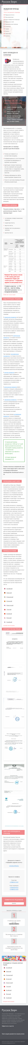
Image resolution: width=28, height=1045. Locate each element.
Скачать (14, 903)
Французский (9, 605)
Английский (9, 588)
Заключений (8, 33)
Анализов (7, 36)
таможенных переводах (10, 399)
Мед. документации (9, 17)
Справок (7, 29)
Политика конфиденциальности (8, 1043)
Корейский (9, 622)
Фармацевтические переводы (11, 24)
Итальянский (9, 597)
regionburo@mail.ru (14, 866)
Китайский (9, 613)
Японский (8, 618)
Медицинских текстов (9, 15)
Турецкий (8, 609)
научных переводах (9, 372)
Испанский (9, 601)
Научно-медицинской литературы (12, 19)
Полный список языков (9, 625)
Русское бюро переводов (19, 1041)
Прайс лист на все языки (9, 294)
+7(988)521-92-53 (14, 882)
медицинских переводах (10, 387)
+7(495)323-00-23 (14, 887)
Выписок (7, 31)
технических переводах (10, 317)
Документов (8, 26)
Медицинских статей (9, 22)
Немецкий (9, 593)
